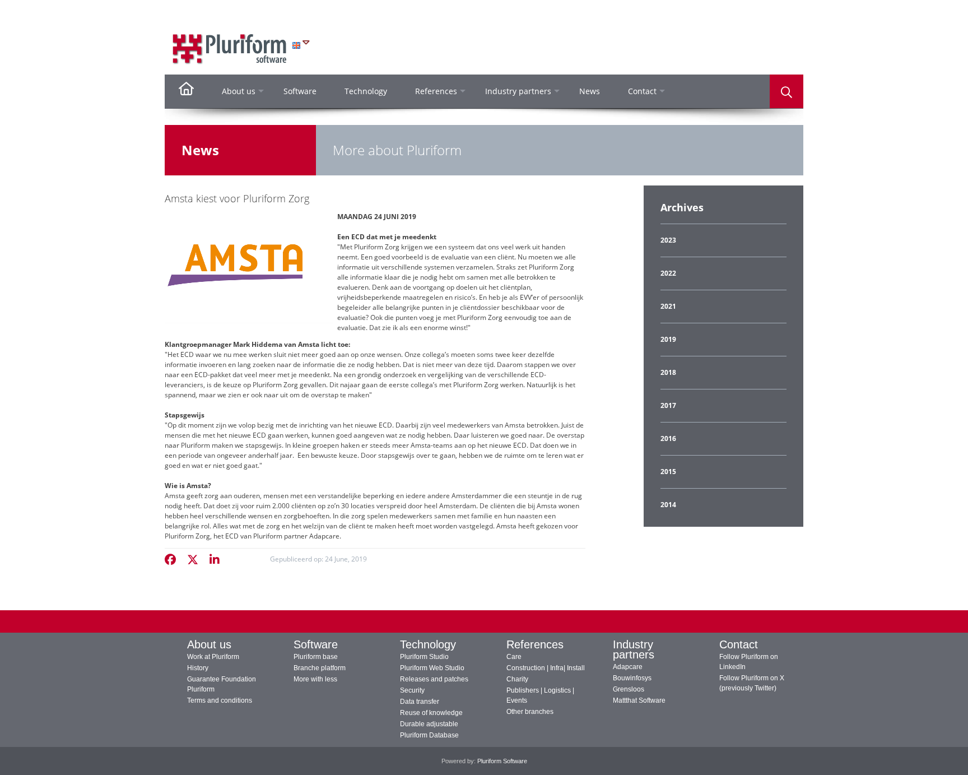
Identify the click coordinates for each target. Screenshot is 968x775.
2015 (668, 471)
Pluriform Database (429, 735)
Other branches (529, 712)
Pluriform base (316, 657)
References (535, 644)
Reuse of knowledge (431, 713)
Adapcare (628, 667)
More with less (315, 679)
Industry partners (633, 649)
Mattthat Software (639, 700)
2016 (668, 438)
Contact (738, 644)
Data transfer (419, 702)
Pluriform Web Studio (432, 668)
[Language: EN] (301, 45)
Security (412, 690)
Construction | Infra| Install (545, 668)
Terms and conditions (219, 700)
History (197, 668)
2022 (668, 273)
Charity (517, 679)
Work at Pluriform (213, 657)
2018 (668, 372)
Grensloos (628, 689)
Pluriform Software (502, 761)
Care (514, 657)
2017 (668, 405)
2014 (668, 504)
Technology (428, 644)
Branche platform (320, 668)
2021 (668, 306)
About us (209, 644)
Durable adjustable (429, 724)
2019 (668, 339)
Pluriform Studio (424, 657)
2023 (668, 240)
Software (316, 644)
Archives (682, 207)
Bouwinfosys (632, 678)
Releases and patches (434, 679)
